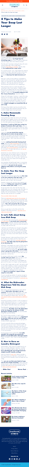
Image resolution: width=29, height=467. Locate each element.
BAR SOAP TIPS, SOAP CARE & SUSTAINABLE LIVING (12, 10)
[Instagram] (12, 459)
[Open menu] (2, 5)
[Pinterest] (17, 459)
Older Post (6, 369)
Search (14, 446)
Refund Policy (14, 453)
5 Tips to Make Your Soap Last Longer (9, 12)
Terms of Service (14, 451)
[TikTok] (19, 459)
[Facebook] (9, 459)
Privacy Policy (14, 448)
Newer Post (22, 369)
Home (2, 9)
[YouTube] (14, 459)
